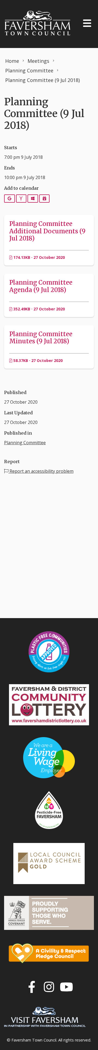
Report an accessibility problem (41, 471)
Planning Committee (25, 443)
